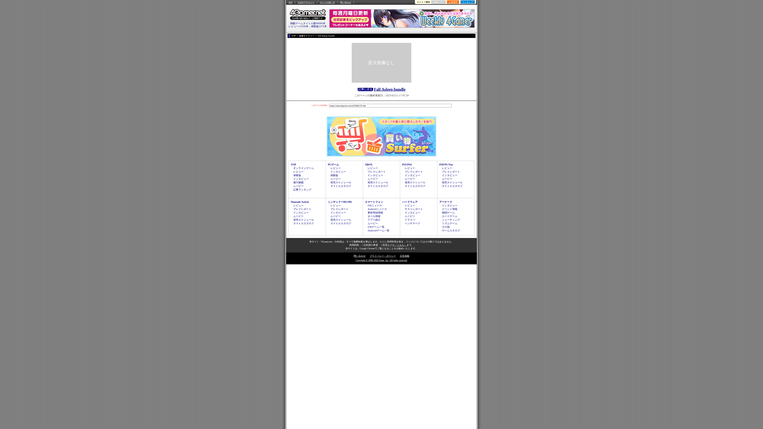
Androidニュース (377, 209)
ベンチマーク (412, 223)
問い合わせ (345, 2)
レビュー (298, 171)
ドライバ (410, 219)
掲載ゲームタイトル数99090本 (307, 23)
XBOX (368, 164)
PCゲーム (333, 164)
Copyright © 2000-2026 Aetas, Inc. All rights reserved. (382, 260)
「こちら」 (401, 245)
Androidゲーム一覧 (378, 230)
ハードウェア (410, 201)
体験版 (297, 175)
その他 (446, 226)
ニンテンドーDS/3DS (340, 201)
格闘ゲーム (448, 212)
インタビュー (301, 178)
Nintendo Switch (300, 201)
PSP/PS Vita (446, 164)
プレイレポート (377, 171)
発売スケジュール (340, 182)
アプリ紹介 (374, 219)
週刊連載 (298, 182)
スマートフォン (374, 201)
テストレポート (414, 209)
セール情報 (374, 216)
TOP (293, 164)
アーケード (445, 201)
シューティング (451, 219)
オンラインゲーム (303, 168)
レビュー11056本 (298, 26)
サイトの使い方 (327, 2)
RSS (290, 2)
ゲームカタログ (451, 230)
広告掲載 (404, 256)
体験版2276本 (319, 26)
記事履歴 (453, 2)
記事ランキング (302, 189)
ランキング (467, 2)
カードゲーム (449, 216)
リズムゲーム (449, 223)
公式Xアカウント (306, 2)
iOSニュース (375, 205)
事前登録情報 (375, 212)
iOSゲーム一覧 (376, 226)
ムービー (298, 186)
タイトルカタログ (340, 186)
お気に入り (438, 2)
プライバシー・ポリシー (383, 256)
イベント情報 (449, 209)
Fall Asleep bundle (390, 89)
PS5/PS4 (407, 164)
